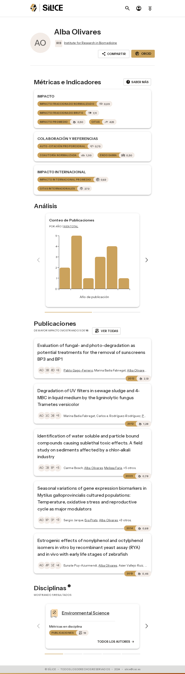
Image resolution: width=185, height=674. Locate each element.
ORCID (143, 53)
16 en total (71, 226)
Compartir (114, 54)
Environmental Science (85, 612)
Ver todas (106, 331)
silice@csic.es (132, 669)
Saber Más (137, 82)
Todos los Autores (116, 641)
